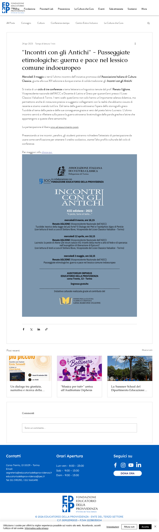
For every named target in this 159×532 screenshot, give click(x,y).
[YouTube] (131, 465)
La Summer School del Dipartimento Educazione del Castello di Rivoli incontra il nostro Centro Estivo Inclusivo (127, 388)
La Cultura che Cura (113, 23)
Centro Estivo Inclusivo (87, 23)
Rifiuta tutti (129, 526)
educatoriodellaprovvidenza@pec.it (25, 476)
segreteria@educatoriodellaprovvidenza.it (29, 472)
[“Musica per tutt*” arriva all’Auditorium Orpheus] (79, 368)
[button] (29, 9)
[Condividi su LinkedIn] (38, 329)
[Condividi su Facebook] (23, 329)
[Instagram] (123, 465)
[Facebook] (115, 465)
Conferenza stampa (60, 23)
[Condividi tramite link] (46, 329)
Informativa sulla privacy (36, 528)
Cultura (41, 23)
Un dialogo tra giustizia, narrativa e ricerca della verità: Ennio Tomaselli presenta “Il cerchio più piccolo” (26, 388)
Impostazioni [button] (113, 526)
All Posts (11, 23)
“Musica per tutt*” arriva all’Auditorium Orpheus (77, 388)
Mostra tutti (147, 350)
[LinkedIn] (139, 465)
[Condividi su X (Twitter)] (31, 329)
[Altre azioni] (135, 43)
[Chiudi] (155, 527)
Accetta (145, 526)
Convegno (26, 23)
